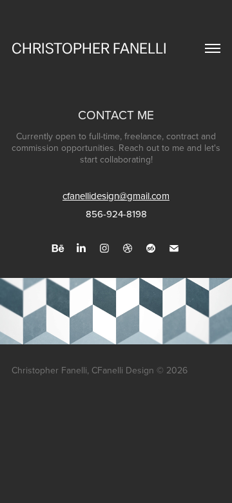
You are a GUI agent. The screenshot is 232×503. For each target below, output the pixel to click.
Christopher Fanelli (89, 48)
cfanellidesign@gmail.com (116, 195)
